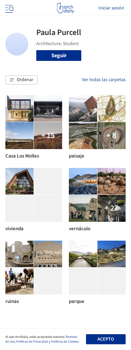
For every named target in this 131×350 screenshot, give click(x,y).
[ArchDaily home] (65, 8)
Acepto (105, 339)
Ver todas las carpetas (104, 79)
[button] (21, 80)
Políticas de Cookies (65, 341)
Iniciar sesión (111, 8)
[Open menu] (8, 8)
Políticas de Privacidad (32, 341)
